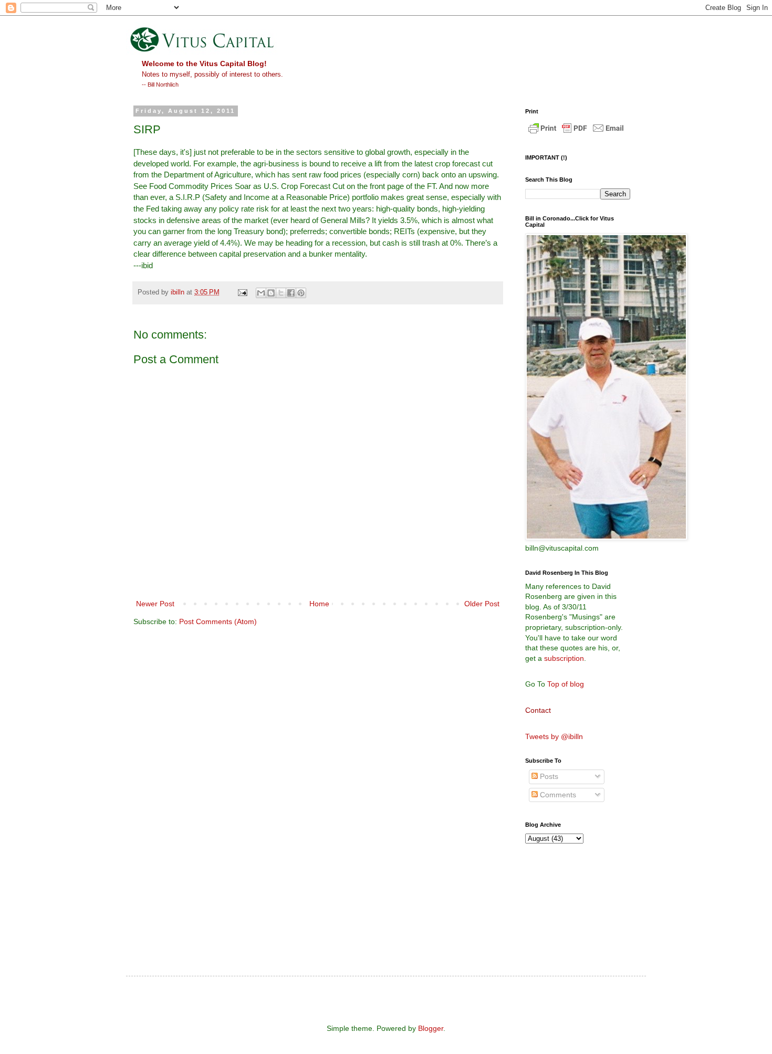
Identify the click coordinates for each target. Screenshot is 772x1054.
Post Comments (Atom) (218, 621)
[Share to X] (281, 293)
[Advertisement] (572, 899)
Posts (548, 776)
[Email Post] (242, 292)
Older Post (481, 603)
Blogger (430, 1028)
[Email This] (261, 293)
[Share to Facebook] (291, 293)
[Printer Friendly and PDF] (576, 133)
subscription (564, 658)
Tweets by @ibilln (554, 736)
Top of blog (565, 684)
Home (319, 603)
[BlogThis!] (271, 293)
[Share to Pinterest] (301, 293)
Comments (557, 794)
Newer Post (155, 603)
